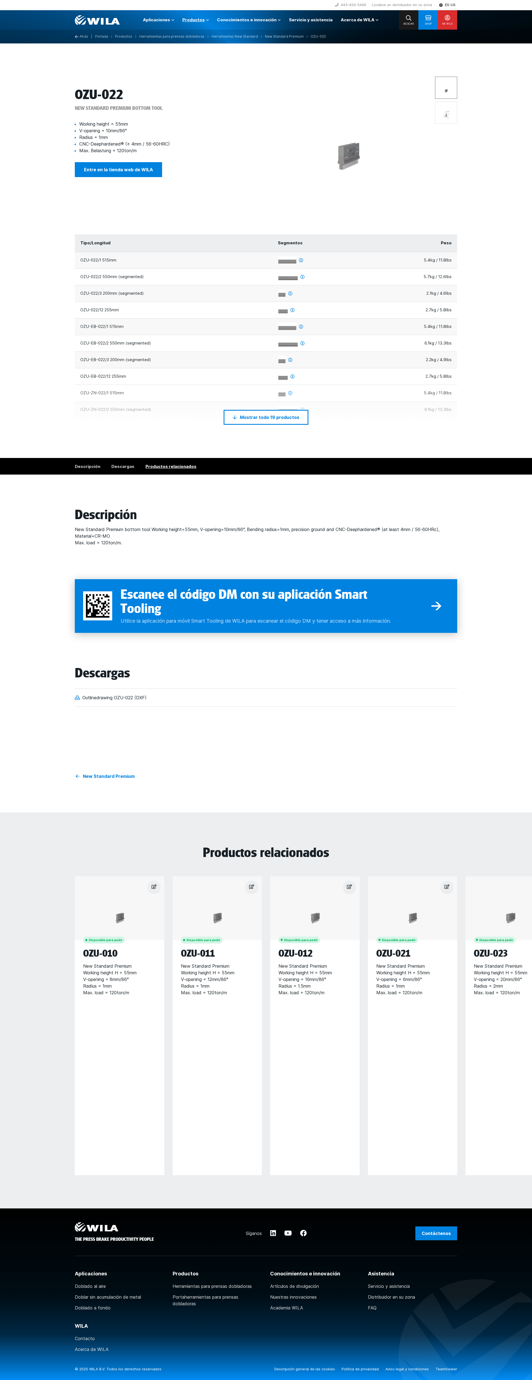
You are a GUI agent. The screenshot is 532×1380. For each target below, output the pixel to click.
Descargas (122, 466)
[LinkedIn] (273, 1233)
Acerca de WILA (92, 1349)
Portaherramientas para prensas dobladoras (205, 1300)
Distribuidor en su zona (391, 1297)
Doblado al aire (90, 1286)
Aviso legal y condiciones (407, 1369)
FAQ (372, 1308)
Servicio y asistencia (389, 1286)
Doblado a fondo (93, 1308)
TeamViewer (446, 1369)
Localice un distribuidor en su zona (402, 4)
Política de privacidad (361, 1369)
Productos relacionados (170, 466)
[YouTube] (288, 1233)
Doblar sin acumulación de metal (108, 1297)
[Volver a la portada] (97, 20)
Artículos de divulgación (294, 1286)
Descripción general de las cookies (305, 1369)
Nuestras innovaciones (293, 1297)
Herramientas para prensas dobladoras (212, 1286)
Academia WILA (286, 1308)
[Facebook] (303, 1233)
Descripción (87, 466)
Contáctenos (436, 1233)
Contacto (85, 1338)
